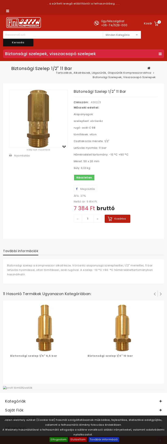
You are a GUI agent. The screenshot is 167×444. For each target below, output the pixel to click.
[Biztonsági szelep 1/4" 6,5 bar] (44, 328)
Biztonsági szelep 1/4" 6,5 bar (33, 356)
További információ (104, 439)
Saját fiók (14, 410)
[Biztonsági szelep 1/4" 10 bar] (122, 328)
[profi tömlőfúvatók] (18, 387)
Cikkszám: (81, 102)
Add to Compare (22, 347)
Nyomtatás (22, 155)
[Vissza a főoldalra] (149, 68)
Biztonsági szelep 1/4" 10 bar (110, 356)
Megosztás (87, 189)
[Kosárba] (14, 347)
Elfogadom (58, 439)
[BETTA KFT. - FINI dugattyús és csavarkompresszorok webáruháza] (23, 22)
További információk (20, 251)
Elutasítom (78, 439)
